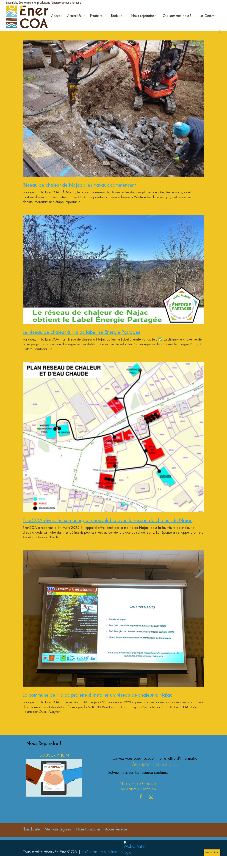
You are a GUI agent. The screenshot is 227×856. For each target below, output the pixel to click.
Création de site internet (103, 851)
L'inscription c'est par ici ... (155, 764)
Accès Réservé (116, 829)
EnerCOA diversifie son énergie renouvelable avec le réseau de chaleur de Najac (107, 520)
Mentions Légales (58, 829)
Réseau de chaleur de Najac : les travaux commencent (79, 185)
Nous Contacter (88, 829)
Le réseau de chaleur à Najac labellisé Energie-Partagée (81, 332)
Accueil (56, 16)
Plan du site (31, 829)
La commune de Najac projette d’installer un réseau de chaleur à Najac (97, 695)
